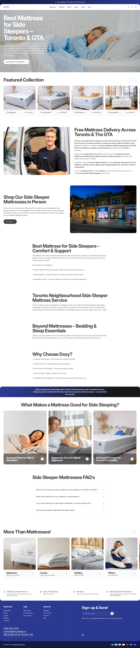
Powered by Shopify (19, 644)
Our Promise (47, 613)
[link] (10, 221)
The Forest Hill (113, 112)
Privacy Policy (27, 615)
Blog (44, 618)
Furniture (6, 620)
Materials (46, 610)
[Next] (134, 80)
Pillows (6, 613)
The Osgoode (11, 112)
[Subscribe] (112, 613)
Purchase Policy (28, 613)
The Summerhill (45, 112)
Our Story (46, 615)
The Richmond (79, 112)
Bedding (6, 618)
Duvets (6, 615)
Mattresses (7, 610)
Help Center (27, 610)
